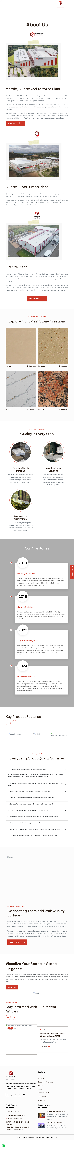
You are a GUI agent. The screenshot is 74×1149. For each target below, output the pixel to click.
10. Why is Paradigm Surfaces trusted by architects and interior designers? (32, 835)
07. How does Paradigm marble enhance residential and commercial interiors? (32, 816)
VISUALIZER (12, 987)
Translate (24, 7)
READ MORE (12, 123)
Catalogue (32, 366)
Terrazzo (41, 366)
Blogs (40, 1089)
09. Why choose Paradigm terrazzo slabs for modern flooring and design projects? (34, 829)
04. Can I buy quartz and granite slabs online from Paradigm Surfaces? (30, 798)
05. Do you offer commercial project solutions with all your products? (30, 804)
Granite (41, 409)
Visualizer (41, 1100)
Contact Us (42, 1096)
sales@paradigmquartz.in (17, 1115)
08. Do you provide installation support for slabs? (23, 823)
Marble (8, 366)
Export (40, 1085)
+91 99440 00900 (14, 1111)
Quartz (8, 409)
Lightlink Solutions (51, 1137)
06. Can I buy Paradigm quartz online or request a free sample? (28, 810)
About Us (41, 1078)
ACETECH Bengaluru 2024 (56, 1111)
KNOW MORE (34, 299)
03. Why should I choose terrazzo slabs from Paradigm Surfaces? (28, 791)
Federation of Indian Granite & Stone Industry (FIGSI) (52, 1034)
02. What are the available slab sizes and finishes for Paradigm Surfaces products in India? (35, 784)
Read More (43, 1046)
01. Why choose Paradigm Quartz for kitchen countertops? (27, 769)
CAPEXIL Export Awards (55, 1123)
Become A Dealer (44, 1093)
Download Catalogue (45, 1082)
